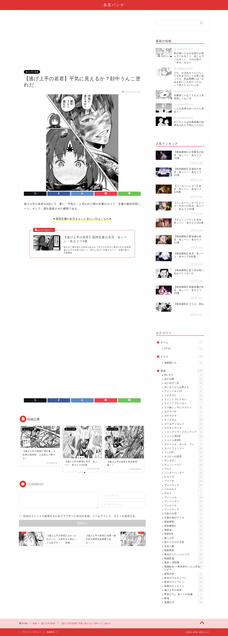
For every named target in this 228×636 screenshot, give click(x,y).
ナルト (183, 468)
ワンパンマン (183, 501)
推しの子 (183, 538)
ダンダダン (183, 460)
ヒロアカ (183, 477)
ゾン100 (183, 452)
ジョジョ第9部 (182, 440)
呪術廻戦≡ (183, 526)
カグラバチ (183, 411)
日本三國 (183, 546)
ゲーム (181, 342)
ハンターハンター (183, 472)
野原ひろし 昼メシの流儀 (182, 594)
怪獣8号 (183, 534)
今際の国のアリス (183, 517)
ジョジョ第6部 (183, 436)
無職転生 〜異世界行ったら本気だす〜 (183, 568)
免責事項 (51, 632)
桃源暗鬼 (183, 558)
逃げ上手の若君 (32, 72)
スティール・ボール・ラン (183, 444)
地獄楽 (183, 530)
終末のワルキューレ (183, 578)
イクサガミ (183, 395)
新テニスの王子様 (183, 542)
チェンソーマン (183, 464)
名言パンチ (114, 5)
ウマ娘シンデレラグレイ (183, 407)
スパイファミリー (183, 448)
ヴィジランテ (183, 509)
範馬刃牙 (183, 574)
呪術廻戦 (183, 521)
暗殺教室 (183, 550)
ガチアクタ (182, 415)
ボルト (182, 493)
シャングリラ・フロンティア (183, 432)
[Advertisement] (82, 45)
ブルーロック (183, 485)
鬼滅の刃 (183, 602)
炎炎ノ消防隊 (183, 562)
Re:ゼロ (183, 375)
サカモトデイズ (183, 428)
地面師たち (183, 362)
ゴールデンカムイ (183, 424)
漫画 (181, 370)
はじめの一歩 (183, 383)
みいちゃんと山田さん (183, 387)
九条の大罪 (183, 513)
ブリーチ (183, 481)
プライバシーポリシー (32, 632)
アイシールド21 (183, 391)
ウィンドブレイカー (183, 399)
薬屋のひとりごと (183, 586)
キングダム (183, 419)
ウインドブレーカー (182, 403)
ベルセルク (182, 489)
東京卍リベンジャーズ (183, 554)
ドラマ (181, 356)
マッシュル (183, 497)
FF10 (183, 348)
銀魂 (183, 598)
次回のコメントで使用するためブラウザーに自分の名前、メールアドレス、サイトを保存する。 (80, 516)
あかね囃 (183, 379)
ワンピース (183, 505)
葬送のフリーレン (183, 582)
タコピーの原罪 (183, 456)
